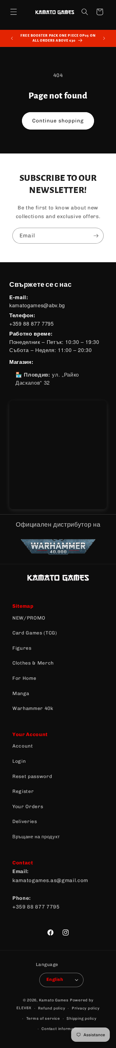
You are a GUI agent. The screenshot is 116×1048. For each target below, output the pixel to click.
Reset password (32, 776)
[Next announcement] (104, 38)
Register (23, 791)
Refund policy (51, 1008)
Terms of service (43, 1018)
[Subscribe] (95, 236)
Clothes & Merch (33, 663)
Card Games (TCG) (34, 633)
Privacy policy (86, 1008)
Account (22, 746)
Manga (20, 693)
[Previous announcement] (12, 38)
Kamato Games (54, 1000)
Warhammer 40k (33, 708)
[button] (13, 11)
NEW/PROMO (28, 618)
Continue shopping (58, 120)
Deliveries (24, 821)
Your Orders (27, 806)
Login (19, 761)
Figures (22, 648)
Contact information (61, 1029)
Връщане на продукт (36, 837)
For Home (24, 678)
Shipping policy (82, 1018)
